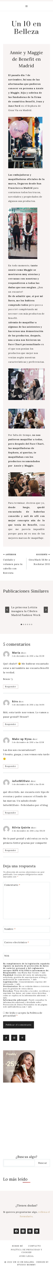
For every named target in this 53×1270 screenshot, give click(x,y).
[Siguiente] (46, 610)
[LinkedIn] (36, 1231)
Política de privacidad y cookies (26, 1251)
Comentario (12, 885)
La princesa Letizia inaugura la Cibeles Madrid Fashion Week (25, 611)
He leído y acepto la (22, 1014)
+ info (43, 973)
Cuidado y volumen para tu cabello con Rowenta (13, 563)
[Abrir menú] (26, 6)
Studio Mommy (26, 1265)
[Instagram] (23, 1231)
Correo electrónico (16, 942)
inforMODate (21, 781)
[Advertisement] (26, 1118)
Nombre (10, 929)
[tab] (21, 624)
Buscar (42, 1162)
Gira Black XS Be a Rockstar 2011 (39, 559)
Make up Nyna (22, 739)
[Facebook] (16, 1231)
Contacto (34, 1246)
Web (6, 955)
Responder (10, 686)
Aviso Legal (26, 1256)
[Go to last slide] (7, 610)
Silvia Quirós (21, 827)
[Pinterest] (30, 1231)
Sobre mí (17, 1246)
